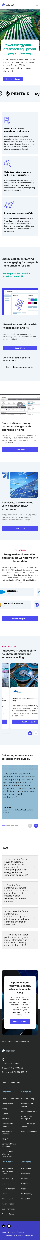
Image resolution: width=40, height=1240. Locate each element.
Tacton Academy (8, 1189)
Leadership (25, 1174)
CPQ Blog (5, 1184)
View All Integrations (20, 619)
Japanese (20, 1232)
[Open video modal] (20, 404)
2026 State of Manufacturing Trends (7, 1171)
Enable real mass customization (18, 367)
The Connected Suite (10, 1099)
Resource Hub (7, 1179)
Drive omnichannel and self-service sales (17, 359)
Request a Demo (13, 79)
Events (4, 1194)
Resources (7, 1161)
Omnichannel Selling (29, 1111)
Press (23, 1189)
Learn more (20, 450)
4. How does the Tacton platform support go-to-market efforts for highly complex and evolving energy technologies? (16, 939)
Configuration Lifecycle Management (7, 1153)
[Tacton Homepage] (8, 4)
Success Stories (8, 1199)
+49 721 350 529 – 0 (18, 1072)
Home (4, 1041)
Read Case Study (21, 722)
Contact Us (26, 1199)
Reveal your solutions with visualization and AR (16, 275)
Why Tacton (26, 1169)
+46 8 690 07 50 (16, 1068)
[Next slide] (36, 733)
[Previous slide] (30, 733)
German (11, 1232)
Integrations (6, 1139)
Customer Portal (8, 1209)
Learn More (20, 348)
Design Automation (29, 1131)
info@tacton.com (14, 1082)
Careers (24, 1179)
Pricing (4, 1109)
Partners (24, 1184)
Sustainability (26, 1194)
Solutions (26, 1091)
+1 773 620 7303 (12, 1064)
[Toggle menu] (37, 4)
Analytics (5, 1119)
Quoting (5, 1114)
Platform (6, 1091)
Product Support (8, 1214)
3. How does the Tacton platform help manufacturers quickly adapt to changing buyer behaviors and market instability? (16, 918)
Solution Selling (27, 1099)
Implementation (8, 1204)
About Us (26, 1161)
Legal (4, 1232)
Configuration (7, 1104)
